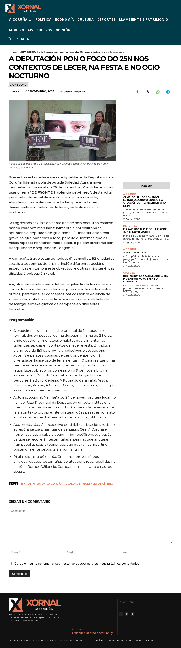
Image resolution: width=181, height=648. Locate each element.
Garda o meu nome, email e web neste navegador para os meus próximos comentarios (76, 563)
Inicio (13, 52)
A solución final (135, 252)
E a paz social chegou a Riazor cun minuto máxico (145, 231)
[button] (9, 39)
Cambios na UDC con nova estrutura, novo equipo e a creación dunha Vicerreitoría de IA (144, 201)
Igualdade (72, 483)
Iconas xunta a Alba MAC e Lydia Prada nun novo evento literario (145, 278)
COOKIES (148, 640)
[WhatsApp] (157, 91)
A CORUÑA (129, 194)
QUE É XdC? (99, 640)
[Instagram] (22, 39)
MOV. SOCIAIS (28, 52)
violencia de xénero (97, 483)
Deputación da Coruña (45, 483)
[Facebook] (17, 39)
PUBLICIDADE (133, 640)
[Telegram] (167, 91)
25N (22, 483)
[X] (27, 39)
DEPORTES (130, 226)
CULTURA (129, 273)
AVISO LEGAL (115, 640)
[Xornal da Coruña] (23, 8)
